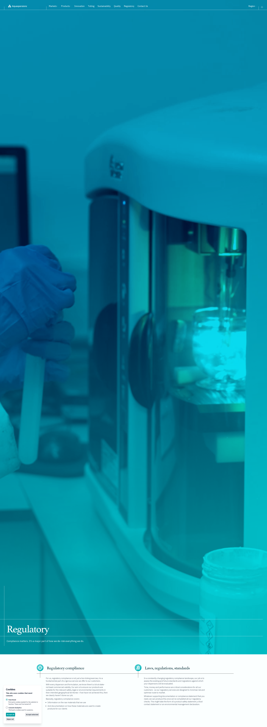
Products (65, 6)
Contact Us (143, 6)
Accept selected (32, 715)
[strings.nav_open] (262, 6)
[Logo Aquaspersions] (26, 6)
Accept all (10, 715)
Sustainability (104, 6)
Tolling (91, 6)
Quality (117, 6)
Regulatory (129, 6)
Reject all (10, 719)
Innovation (79, 6)
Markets (53, 6)
